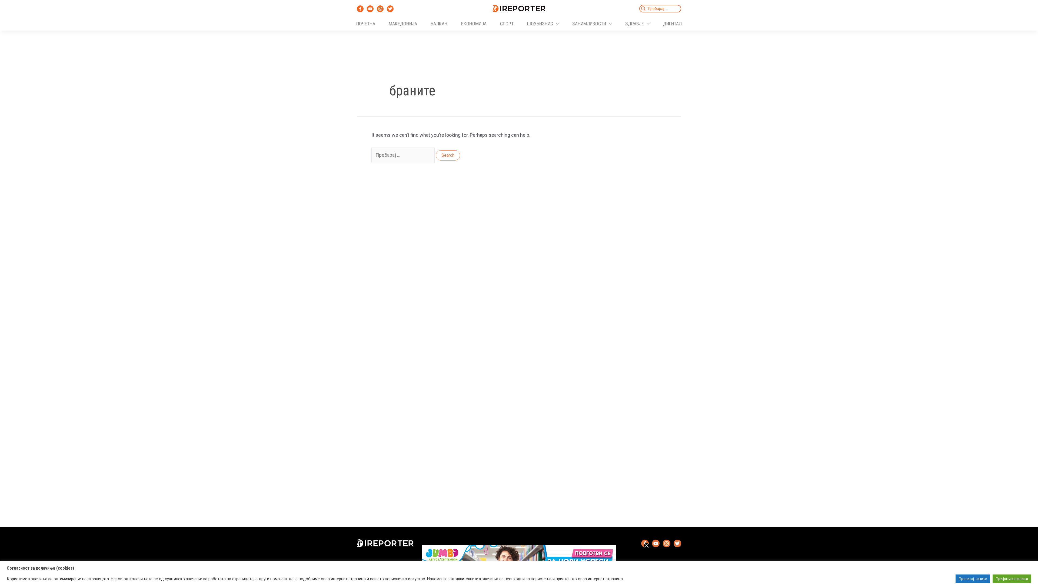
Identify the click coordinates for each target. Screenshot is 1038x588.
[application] (556, 24)
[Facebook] (360, 8)
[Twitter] (390, 8)
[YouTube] (370, 8)
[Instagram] (380, 8)
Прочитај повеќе (973, 579)
